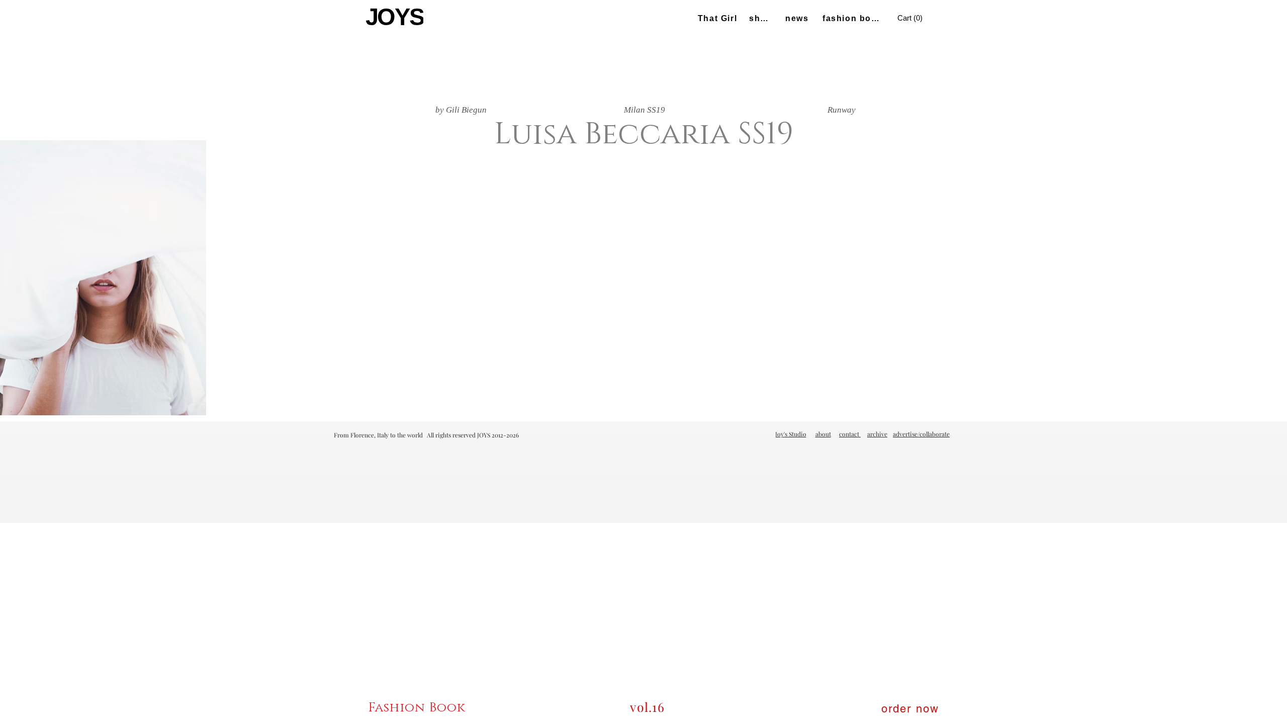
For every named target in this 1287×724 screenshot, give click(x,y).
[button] (911, 18)
